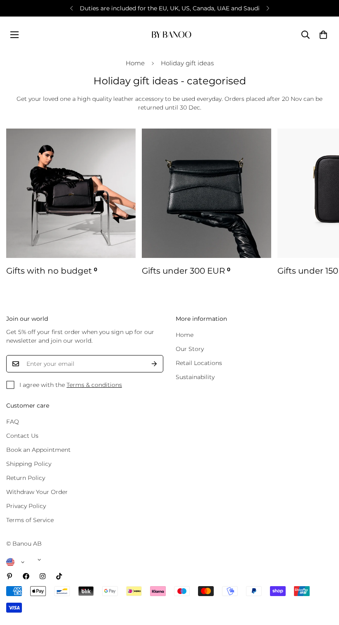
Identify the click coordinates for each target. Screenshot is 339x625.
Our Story (190, 349)
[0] (323, 34)
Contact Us (22, 435)
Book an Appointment (38, 449)
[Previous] (71, 8)
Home (135, 63)
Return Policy (25, 478)
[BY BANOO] (171, 34)
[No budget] (71, 193)
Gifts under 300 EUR (186, 271)
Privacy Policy (26, 506)
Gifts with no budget (51, 271)
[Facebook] (26, 576)
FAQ (12, 421)
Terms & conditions (94, 385)
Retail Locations (199, 363)
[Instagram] (42, 576)
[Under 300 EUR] (206, 193)
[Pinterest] (9, 576)
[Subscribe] (154, 363)
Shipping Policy (28, 464)
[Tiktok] (59, 576)
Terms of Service (30, 520)
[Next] (267, 8)
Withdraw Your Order (37, 492)
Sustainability (195, 377)
